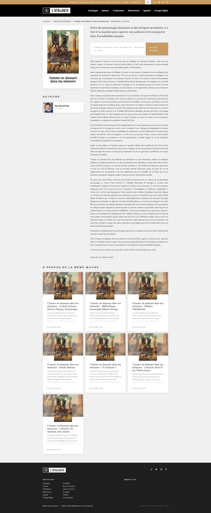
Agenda (147, 10)
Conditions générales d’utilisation (77, 506)
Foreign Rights (161, 10)
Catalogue (93, 10)
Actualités (73, 2)
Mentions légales (50, 506)
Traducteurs (118, 10)
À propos (117, 2)
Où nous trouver (104, 2)
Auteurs (105, 10)
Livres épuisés (68, 497)
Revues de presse (87, 2)
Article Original (154, 49)
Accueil (47, 21)
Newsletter (137, 2)
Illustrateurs (133, 10)
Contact (126, 2)
